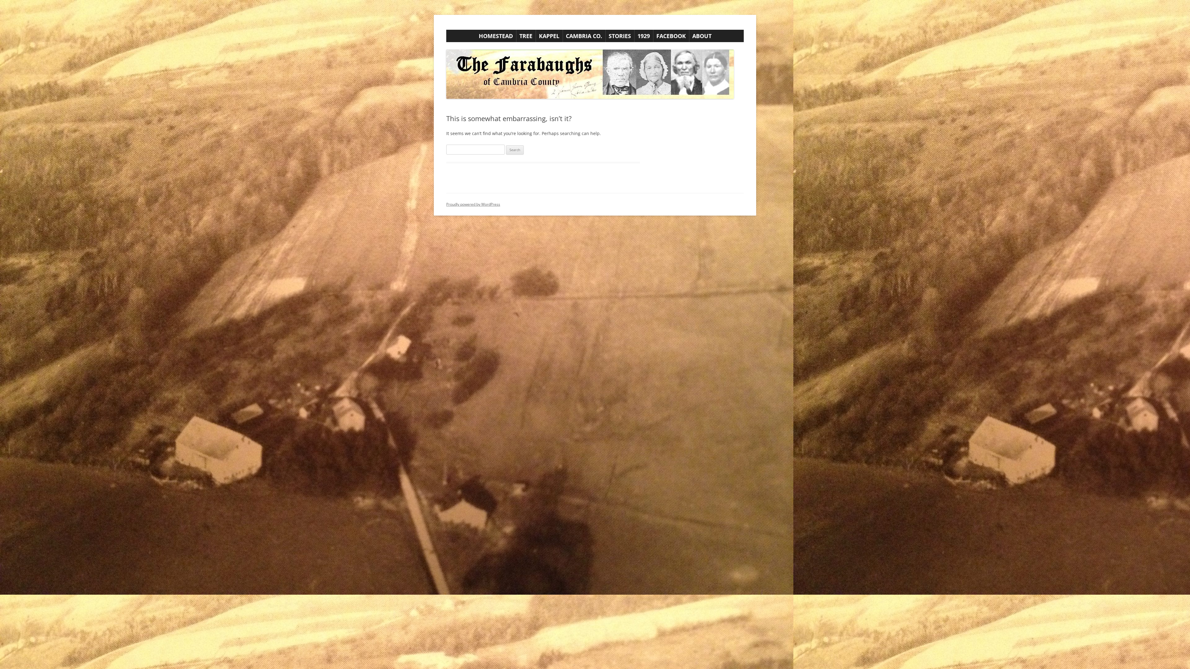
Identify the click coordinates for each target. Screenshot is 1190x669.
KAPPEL (549, 36)
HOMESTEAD (496, 36)
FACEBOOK (671, 36)
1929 (643, 36)
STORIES (620, 36)
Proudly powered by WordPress (473, 204)
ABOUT (702, 36)
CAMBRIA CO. (584, 36)
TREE (525, 36)
